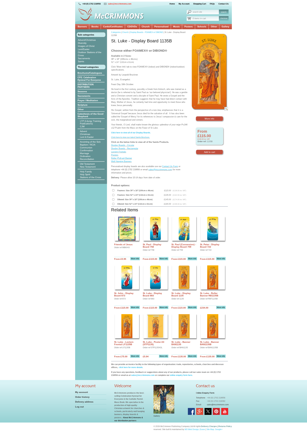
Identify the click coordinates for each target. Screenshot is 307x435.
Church (146, 26)
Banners (82, 26)
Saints (81, 61)
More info (209, 118)
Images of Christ (86, 46)
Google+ (219, 429)
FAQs (212, 4)
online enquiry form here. (181, 375)
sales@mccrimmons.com (119, 4)
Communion (86, 147)
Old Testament (87, 164)
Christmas (85, 134)
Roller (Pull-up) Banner (121, 158)
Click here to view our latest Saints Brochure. (130, 137)
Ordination (85, 156)
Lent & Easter (87, 137)
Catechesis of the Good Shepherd (90, 115)
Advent (83, 131)
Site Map (210, 429)
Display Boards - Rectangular (124, 148)
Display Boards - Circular (122, 145)
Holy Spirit (85, 174)
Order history (82, 397)
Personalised (161, 26)
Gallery (225, 26)
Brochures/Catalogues (90, 73)
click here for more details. (130, 367)
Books (94, 26)
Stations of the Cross (90, 177)
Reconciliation (87, 159)
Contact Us (223, 4)
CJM (82, 126)
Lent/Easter (84, 49)
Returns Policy (225, 426)
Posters (188, 26)
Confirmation (86, 150)
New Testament (88, 166)
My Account (184, 4)
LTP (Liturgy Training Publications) (90, 122)
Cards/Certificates (113, 26)
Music (176, 26)
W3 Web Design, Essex (195, 429)
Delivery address (84, 401)
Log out (79, 406)
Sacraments (84, 58)
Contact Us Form (170, 166)
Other (214, 26)
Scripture (82, 105)
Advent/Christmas (87, 40)
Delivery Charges (209, 426)
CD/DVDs (132, 26)
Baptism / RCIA (87, 144)
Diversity (82, 43)
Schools (201, 26)
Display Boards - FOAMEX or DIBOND (146, 32)
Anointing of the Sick (90, 142)
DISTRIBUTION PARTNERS (86, 85)
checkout (223, 18)
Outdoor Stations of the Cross (89, 54)
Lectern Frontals (118, 152)
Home (172, 4)
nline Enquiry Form (205, 393)
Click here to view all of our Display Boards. (131, 133)
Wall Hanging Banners (121, 161)
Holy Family (86, 171)
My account (81, 392)
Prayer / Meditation (88, 100)
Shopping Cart (199, 4)
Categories (116, 32)
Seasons (82, 91)
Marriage (84, 153)
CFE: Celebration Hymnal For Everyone (89, 78)
